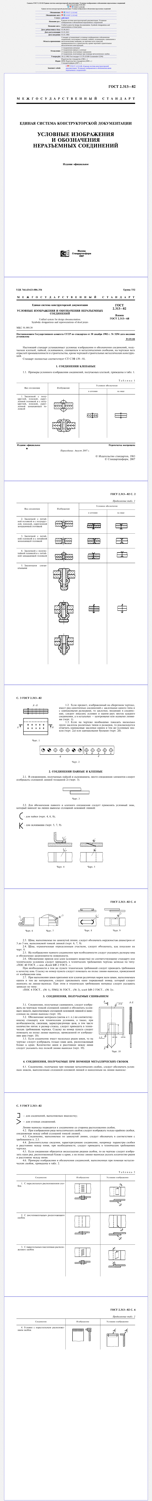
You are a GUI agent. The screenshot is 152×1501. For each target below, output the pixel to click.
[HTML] (73, 7)
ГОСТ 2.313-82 (71, 12)
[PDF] (70, 7)
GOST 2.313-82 (71, 15)
